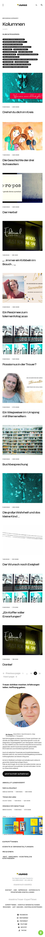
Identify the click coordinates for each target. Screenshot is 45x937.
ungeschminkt (21, 62)
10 (31, 673)
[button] (4, 5)
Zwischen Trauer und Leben (15, 67)
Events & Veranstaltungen (18, 847)
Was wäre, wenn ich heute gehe (17, 64)
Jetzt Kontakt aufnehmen (16, 774)
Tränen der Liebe (9, 797)
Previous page (13, 673)
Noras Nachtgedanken (27, 54)
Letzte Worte (9, 54)
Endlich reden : (20, 49)
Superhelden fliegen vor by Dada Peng (20, 59)
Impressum (22, 890)
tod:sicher (8, 62)
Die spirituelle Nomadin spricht (17, 47)
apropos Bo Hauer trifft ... (15, 42)
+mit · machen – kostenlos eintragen (17, 857)
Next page (8, 676)
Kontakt (8, 890)
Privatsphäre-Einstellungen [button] (22, 892)
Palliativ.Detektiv (11, 57)
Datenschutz (34, 890)
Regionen (8, 852)
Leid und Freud (25, 52)
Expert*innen (10, 842)
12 (39, 673)
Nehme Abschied (9, 788)
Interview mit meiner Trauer (13, 806)
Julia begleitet (10, 52)
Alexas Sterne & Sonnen (14, 39)
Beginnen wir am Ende (13, 44)
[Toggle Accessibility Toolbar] (40, 932)
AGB (15, 890)
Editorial (7, 49)
